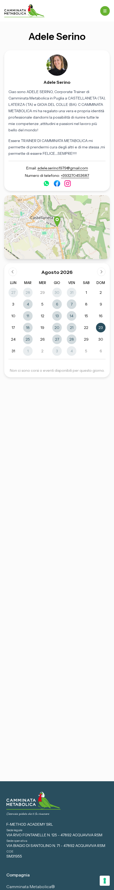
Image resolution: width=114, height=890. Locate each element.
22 (86, 327)
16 (101, 316)
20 (57, 327)
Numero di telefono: (57, 175)
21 (71, 327)
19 (42, 327)
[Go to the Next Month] (101, 272)
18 (28, 327)
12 (42, 316)
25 (28, 339)
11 (28, 316)
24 (13, 339)
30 (57, 292)
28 (28, 292)
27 (13, 292)
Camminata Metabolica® (30, 886)
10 (13, 316)
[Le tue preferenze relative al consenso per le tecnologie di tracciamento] (105, 881)
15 (86, 316)
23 (101, 327)
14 (71, 316)
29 (42, 292)
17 (13, 327)
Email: (57, 168)
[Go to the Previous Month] (12, 272)
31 (71, 292)
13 (57, 316)
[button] (57, 221)
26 (42, 339)
